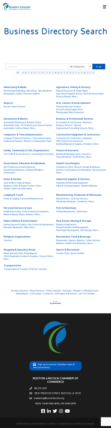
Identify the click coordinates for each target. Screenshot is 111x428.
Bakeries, (60, 243)
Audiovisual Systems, (13, 141)
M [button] (55, 72)
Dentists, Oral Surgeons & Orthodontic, (73, 170)
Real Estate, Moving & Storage (73, 220)
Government (9, 172)
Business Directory (19, 290)
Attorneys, (87, 122)
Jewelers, (30, 214)
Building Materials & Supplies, (69, 144)
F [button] (36, 72)
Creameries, (82, 201)
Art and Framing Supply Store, (69, 109)
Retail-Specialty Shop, (13, 253)
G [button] (39, 72)
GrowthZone (88, 423)
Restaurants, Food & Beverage (73, 236)
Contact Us (48, 293)
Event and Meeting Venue (31, 198)
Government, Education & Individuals (24, 163)
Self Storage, (86, 230)
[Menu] (104, 6)
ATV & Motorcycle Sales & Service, (36, 125)
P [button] (64, 72)
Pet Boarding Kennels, (66, 211)
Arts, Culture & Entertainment (73, 102)
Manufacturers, (63, 198)
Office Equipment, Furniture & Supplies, (21, 256)
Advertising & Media (15, 87)
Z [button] (93, 72)
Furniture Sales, (35, 185)
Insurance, (86, 154)
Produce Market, (63, 96)
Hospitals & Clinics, (64, 167)
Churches (8, 240)
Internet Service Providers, (15, 224)
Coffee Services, (93, 240)
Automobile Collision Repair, (16, 128)
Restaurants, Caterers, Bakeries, (70, 240)
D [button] (31, 72)
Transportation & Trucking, (16, 269)
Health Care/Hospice (68, 163)
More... (75, 96)
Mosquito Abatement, (13, 227)
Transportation (12, 265)
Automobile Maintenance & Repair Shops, (22, 122)
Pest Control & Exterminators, (41, 224)
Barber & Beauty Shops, (14, 214)
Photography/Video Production (70, 112)
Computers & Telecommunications (23, 134)
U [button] (78, 72)
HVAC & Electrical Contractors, (69, 141)
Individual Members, (35, 170)
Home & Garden (12, 179)
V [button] (81, 72)
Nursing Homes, (99, 170)
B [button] (25, 72)
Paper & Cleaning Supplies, (68, 185)
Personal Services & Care (18, 207)
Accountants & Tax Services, (69, 122)
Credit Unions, (79, 157)
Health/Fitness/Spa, (13, 211)
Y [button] (90, 72)
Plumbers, (88, 144)
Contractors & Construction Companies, (74, 138)
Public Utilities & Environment (21, 220)
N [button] (58, 72)
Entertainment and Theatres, (69, 106)
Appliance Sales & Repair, (15, 185)
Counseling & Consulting (42, 154)
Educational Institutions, (14, 170)
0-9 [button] (17, 72)
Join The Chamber (87, 293)
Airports (8, 102)
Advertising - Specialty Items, (39, 90)
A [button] (22, 72)
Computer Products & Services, (18, 138)
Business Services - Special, (68, 125)
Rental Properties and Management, (72, 227)
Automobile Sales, (12, 125)
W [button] (84, 72)
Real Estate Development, (67, 230)
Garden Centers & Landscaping (18, 188)
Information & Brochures (66, 293)
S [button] (73, 72)
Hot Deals (67, 290)
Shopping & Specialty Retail (19, 249)
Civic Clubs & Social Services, (17, 154)
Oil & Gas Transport (38, 269)
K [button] (49, 72)
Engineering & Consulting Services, (72, 128)
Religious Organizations (17, 236)
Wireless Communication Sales (38, 141)
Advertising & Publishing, (15, 90)
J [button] (47, 72)
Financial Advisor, (64, 157)
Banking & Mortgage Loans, (68, 154)
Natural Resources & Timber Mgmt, (72, 90)
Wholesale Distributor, (66, 201)
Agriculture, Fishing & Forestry (73, 87)
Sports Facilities (77, 253)
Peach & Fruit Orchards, (93, 93)
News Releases (37, 290)
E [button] (34, 72)
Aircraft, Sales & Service (14, 106)
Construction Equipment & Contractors (78, 134)
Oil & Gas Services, (79, 198)
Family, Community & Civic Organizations (26, 150)
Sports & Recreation (67, 249)
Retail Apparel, (30, 253)
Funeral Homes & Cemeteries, (35, 211)
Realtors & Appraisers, (66, 224)
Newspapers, (10, 93)
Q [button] (67, 72)
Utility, (26, 227)
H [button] (42, 72)
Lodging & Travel (13, 194)
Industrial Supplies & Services (73, 179)
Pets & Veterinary (66, 207)
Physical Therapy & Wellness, (87, 167)
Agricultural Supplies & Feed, (69, 93)
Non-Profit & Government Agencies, (20, 167)
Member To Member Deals (86, 290)
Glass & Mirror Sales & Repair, (17, 183)
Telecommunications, (42, 138)
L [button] (52, 72)
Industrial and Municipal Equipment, (72, 183)
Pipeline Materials (89, 185)
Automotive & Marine (16, 118)
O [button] (61, 72)
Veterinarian (82, 211)
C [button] (28, 72)
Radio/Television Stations (28, 93)
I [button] (45, 72)
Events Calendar (53, 290)
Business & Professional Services (74, 118)
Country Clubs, (63, 253)
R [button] (70, 72)
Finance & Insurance (67, 150)
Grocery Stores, (46, 256)
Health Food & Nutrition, (76, 243)
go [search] (100, 66)
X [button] (87, 72)
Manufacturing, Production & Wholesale (78, 194)
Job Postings (35, 293)
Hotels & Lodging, (12, 198)
